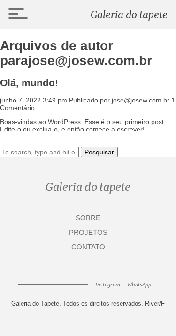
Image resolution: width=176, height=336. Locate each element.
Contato (88, 247)
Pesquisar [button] (99, 152)
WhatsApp (139, 284)
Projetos (88, 232)
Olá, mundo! (29, 82)
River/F (155, 303)
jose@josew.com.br (140, 100)
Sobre (88, 218)
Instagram (107, 284)
